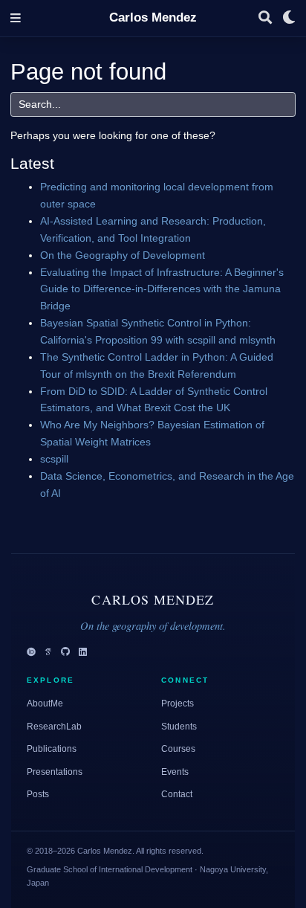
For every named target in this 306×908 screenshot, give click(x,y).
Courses (178, 749)
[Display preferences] (289, 18)
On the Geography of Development (122, 255)
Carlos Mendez (153, 17)
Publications (51, 749)
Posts (38, 794)
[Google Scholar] (48, 652)
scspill (54, 459)
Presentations (54, 772)
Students (179, 726)
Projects (177, 703)
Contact (176, 794)
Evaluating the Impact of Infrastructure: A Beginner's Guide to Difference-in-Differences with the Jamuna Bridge (162, 289)
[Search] (265, 18)
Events (175, 772)
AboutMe (45, 703)
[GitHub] (65, 652)
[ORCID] (31, 652)
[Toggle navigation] (15, 18)
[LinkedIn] (83, 652)
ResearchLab (54, 726)
